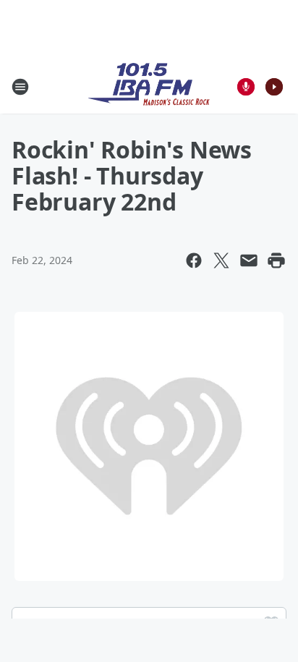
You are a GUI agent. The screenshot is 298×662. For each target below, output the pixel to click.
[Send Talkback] (246, 87)
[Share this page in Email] (249, 260)
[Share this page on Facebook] (194, 260)
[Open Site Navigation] (20, 87)
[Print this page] (276, 260)
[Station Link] (149, 86)
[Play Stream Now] (274, 87)
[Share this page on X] (221, 260)
